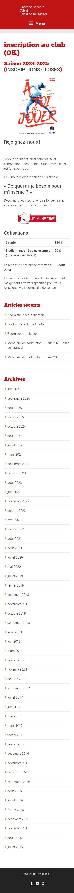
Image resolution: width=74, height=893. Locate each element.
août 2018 (14, 632)
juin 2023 (14, 492)
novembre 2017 (18, 669)
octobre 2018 (16, 613)
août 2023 (14, 482)
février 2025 (15, 417)
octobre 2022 (16, 510)
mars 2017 (14, 725)
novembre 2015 (18, 828)
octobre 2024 (16, 426)
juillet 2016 (15, 800)
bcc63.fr (46, 874)
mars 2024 (14, 454)
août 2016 (14, 791)
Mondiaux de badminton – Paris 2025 (33, 357)
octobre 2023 (16, 473)
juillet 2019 (15, 576)
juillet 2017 (15, 697)
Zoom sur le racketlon (22, 333)
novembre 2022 (18, 501)
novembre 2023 (18, 464)
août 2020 (14, 548)
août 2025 (14, 408)
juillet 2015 (15, 847)
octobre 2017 (16, 679)
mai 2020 (14, 566)
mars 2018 (14, 651)
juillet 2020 (15, 557)
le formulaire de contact (40, 287)
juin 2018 (14, 641)
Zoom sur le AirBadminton (25, 315)
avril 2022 (14, 520)
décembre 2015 (18, 819)
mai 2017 (14, 716)
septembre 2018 (18, 623)
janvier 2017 (16, 744)
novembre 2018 (18, 604)
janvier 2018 (16, 660)
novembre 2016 (18, 763)
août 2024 (14, 436)
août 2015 (14, 838)
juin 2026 (14, 389)
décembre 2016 (18, 753)
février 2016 (15, 810)
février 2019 (15, 585)
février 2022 (15, 529)
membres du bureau (40, 278)
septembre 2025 (18, 398)
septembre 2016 (18, 782)
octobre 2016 (16, 772)
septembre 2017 (18, 688)
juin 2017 (14, 707)
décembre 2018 (18, 595)
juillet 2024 (15, 445)
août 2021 (14, 538)
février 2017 (15, 735)
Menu (39, 23)
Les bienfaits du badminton (26, 324)
